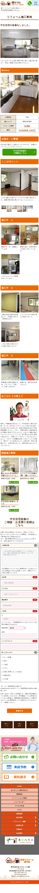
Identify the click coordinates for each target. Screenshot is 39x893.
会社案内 (19, 833)
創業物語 (19, 813)
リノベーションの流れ (19, 798)
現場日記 (19, 794)
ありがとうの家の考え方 (19, 790)
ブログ (19, 810)
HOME (19, 786)
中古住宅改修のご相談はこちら (20, 152)
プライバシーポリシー (23, 538)
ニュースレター (19, 802)
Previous (5, 179)
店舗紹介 (19, 829)
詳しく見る (13, 482)
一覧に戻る (19, 725)
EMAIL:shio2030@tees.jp (20, 876)
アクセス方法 (19, 806)
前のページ (6, 725)
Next (34, 179)
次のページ (32, 725)
